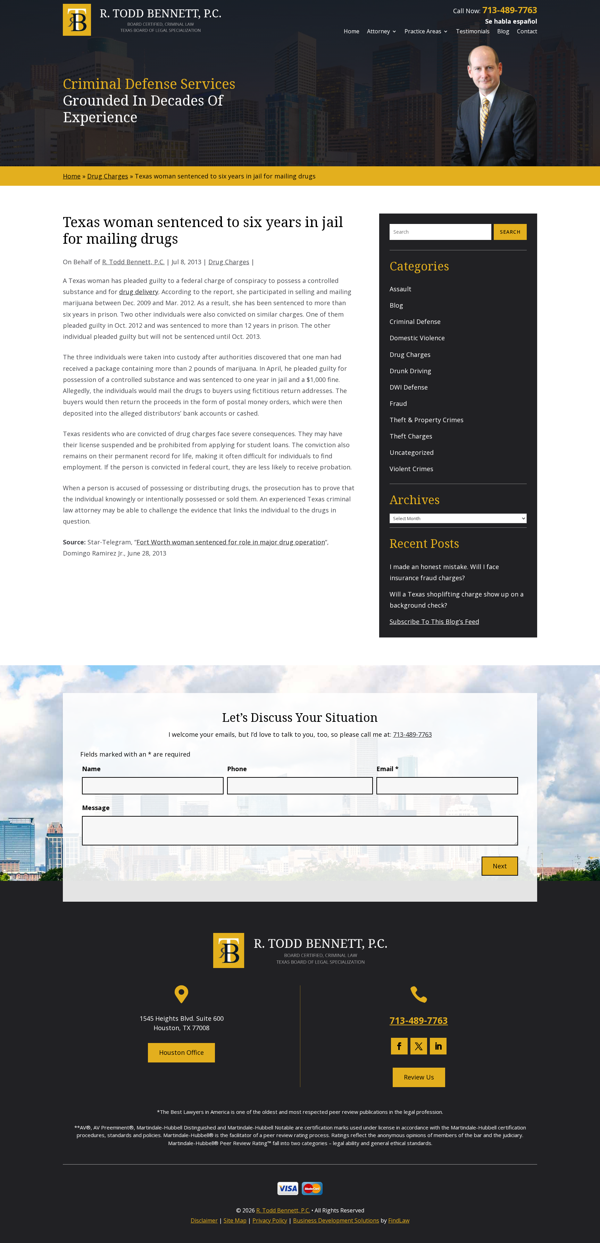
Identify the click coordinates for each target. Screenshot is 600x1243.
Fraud (398, 403)
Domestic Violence (417, 338)
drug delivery (138, 291)
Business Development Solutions (336, 1220)
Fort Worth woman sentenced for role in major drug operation (230, 542)
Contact (527, 32)
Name (91, 769)
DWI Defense (409, 387)
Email (387, 769)
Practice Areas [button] (423, 32)
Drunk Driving (410, 371)
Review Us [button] (419, 1077)
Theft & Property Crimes (427, 420)
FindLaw (398, 1220)
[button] (592, 1192)
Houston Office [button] (181, 1052)
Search (510, 231)
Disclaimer (204, 1220)
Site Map (235, 1220)
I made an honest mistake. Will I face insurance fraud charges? (444, 572)
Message (96, 807)
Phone (237, 769)
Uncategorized (412, 452)
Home (351, 32)
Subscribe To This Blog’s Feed (434, 621)
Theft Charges (411, 436)
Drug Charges (228, 262)
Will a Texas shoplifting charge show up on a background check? (457, 599)
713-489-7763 (509, 10)
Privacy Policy (269, 1220)
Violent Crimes (411, 469)
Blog (503, 32)
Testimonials (473, 32)
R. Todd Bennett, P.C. (133, 262)
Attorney (378, 32)
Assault (400, 289)
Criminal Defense (415, 321)
